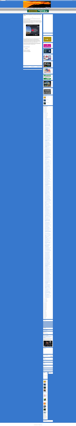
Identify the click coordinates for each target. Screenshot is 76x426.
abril (45, 299)
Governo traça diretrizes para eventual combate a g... (47, 128)
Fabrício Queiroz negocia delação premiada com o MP (48, 189)
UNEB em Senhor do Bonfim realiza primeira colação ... (47, 196)
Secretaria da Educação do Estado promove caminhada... (48, 135)
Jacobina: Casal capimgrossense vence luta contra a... (48, 230)
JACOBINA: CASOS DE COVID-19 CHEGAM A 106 (48, 182)
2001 (44, 316)
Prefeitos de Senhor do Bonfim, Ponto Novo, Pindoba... (47, 176)
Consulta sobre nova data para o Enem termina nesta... (48, 137)
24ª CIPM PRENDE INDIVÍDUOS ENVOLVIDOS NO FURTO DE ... (48, 200)
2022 (44, 110)
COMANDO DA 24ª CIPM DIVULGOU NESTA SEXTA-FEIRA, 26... (47, 193)
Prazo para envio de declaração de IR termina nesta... (48, 144)
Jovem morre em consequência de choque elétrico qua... (48, 138)
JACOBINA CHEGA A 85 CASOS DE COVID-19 (48, 266)
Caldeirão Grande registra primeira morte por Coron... (47, 257)
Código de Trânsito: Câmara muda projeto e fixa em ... (47, 223)
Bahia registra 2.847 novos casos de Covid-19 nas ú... (48, 226)
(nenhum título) (47, 102)
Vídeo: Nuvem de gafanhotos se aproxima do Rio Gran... (48, 244)
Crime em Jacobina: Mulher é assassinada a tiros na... (47, 175)
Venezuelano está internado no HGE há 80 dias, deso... (47, 272)
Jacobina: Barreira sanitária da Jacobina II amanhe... (47, 210)
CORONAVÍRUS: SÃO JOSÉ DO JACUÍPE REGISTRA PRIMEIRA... (48, 146)
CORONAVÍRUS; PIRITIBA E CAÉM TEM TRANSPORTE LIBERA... (47, 287)
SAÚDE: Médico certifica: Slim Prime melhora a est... (47, 253)
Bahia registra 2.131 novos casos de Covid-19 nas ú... (48, 190)
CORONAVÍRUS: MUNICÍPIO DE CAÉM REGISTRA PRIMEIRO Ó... (48, 231)
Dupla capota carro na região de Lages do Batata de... (48, 281)
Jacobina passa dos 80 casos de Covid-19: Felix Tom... (48, 297)
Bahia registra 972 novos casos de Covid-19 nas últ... (48, 147)
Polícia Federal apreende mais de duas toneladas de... (48, 274)
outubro (45, 114)
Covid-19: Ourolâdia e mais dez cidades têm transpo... (48, 197)
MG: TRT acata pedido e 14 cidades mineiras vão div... (47, 180)
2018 (44, 303)
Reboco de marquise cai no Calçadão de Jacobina (47, 142)
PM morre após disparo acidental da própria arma (48, 154)
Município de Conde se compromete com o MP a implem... (47, 159)
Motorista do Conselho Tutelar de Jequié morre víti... (48, 241)
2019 (44, 302)
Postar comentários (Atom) (33, 68)
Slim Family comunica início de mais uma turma (47, 131)
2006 (44, 312)
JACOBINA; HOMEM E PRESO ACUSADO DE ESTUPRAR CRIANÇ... (47, 243)
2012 (44, 308)
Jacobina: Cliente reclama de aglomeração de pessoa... (47, 178)
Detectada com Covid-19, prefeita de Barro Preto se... (48, 269)
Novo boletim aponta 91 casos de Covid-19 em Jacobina (48, 222)
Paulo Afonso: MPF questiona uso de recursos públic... (48, 224)
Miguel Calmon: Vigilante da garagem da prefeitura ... (47, 172)
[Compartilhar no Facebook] (26, 48)
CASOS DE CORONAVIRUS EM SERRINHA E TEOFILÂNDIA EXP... (48, 235)
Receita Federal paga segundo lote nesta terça (47, 136)
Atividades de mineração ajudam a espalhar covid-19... (48, 278)
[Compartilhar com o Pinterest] (27, 48)
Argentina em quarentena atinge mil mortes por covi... (48, 277)
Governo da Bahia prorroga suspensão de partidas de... (47, 273)
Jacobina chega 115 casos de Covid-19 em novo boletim (47, 124)
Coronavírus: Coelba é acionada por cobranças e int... (48, 288)
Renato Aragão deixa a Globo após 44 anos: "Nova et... (47, 132)
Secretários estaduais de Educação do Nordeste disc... (48, 143)
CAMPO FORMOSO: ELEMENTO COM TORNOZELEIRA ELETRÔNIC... (48, 157)
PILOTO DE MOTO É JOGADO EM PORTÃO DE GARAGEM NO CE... (47, 293)
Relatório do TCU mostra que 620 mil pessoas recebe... (48, 150)
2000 (44, 317)
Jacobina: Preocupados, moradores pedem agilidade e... (47, 233)
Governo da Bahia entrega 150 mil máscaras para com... (47, 166)
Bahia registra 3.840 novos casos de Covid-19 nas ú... (48, 120)
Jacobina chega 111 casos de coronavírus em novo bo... (47, 151)
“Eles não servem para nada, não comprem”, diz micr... (48, 122)
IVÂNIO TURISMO (46, 403)
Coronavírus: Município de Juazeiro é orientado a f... (47, 227)
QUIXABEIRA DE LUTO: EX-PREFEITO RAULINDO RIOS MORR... (48, 202)
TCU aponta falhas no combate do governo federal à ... (47, 212)
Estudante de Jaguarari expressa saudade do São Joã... (48, 228)
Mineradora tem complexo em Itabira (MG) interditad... (47, 258)
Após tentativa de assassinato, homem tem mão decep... (47, 291)
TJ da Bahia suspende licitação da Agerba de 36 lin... (47, 149)
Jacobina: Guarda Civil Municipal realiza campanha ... (48, 238)
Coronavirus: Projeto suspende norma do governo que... (47, 262)
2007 (44, 311)
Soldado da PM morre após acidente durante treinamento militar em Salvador (48, 337)
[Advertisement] (48, 23)
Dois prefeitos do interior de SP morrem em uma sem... (47, 165)
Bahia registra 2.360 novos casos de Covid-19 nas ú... (48, 208)
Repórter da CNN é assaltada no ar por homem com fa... (48, 186)
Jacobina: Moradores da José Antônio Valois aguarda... (47, 251)
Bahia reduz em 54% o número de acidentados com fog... (47, 219)
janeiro (45, 301)
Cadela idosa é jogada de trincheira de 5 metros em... (47, 191)
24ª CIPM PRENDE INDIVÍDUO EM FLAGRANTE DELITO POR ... (48, 250)
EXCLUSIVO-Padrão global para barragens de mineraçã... (48, 206)
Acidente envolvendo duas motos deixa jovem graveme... (48, 162)
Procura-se (46, 408)
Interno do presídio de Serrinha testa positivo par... (47, 290)
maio (45, 298)
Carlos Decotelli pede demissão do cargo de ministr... (48, 121)
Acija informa (47, 99)
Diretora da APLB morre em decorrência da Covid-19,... (47, 255)
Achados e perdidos (46, 412)
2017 (44, 304)
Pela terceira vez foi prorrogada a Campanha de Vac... (48, 127)
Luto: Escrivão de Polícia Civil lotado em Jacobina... (47, 254)
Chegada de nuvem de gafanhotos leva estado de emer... (47, 205)
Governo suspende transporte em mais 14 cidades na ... (48, 261)
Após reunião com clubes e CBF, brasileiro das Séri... (48, 203)
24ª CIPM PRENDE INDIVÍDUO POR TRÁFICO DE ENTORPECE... (47, 185)
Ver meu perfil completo (46, 333)
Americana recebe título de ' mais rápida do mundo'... (48, 217)
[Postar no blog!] (25, 48)
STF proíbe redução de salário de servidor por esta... (48, 214)
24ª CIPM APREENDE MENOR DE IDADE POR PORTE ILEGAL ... (47, 153)
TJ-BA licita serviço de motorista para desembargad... (48, 209)
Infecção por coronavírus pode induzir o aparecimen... (47, 285)
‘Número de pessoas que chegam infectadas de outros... (48, 247)
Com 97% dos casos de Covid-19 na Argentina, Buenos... (48, 187)
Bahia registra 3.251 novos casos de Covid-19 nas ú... (48, 163)
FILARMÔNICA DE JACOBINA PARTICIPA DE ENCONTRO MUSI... (47, 125)
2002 (44, 315)
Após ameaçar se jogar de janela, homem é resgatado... (48, 161)
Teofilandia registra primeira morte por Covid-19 (47, 294)
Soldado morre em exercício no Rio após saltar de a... (48, 276)
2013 (44, 307)
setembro (46, 115)
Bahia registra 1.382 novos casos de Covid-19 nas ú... (48, 295)
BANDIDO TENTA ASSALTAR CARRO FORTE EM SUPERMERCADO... (47, 246)
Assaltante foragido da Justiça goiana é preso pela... (47, 194)
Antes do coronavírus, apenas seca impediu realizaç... (47, 248)
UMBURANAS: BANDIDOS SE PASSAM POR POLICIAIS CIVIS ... (47, 220)
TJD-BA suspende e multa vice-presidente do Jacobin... (48, 239)
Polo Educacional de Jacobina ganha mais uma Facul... (47, 168)
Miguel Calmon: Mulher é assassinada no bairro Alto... (47, 171)
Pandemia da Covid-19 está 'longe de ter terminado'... (47, 156)
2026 (44, 107)
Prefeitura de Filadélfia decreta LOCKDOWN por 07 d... (47, 263)
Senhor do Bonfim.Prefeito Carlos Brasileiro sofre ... (48, 129)
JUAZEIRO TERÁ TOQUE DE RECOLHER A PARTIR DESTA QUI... (48, 216)
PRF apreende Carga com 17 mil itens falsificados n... (48, 259)
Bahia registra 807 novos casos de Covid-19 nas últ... (48, 268)
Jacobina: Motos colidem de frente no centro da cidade (47, 198)
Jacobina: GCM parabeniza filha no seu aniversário (48, 270)
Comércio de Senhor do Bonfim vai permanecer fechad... (48, 279)
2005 (44, 313)
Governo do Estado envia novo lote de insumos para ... (47, 183)
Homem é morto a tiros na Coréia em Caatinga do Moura (48, 213)
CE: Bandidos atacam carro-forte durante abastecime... (48, 170)
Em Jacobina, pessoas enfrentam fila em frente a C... (48, 118)
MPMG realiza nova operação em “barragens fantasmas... (48, 174)
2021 (44, 111)
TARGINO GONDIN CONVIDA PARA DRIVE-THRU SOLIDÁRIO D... (47, 265)
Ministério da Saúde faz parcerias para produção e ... (48, 179)
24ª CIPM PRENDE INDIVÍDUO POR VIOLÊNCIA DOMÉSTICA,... (47, 283)
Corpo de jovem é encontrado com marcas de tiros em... (47, 284)
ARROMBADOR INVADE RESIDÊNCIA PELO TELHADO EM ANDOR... (48, 140)
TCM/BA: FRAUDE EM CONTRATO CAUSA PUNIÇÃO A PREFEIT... (48, 237)
